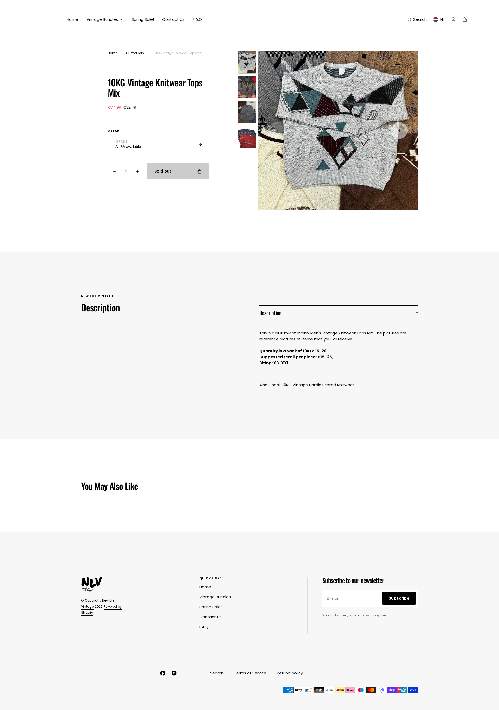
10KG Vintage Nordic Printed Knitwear (318, 384)
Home (112, 53)
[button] (417, 19)
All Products (135, 53)
